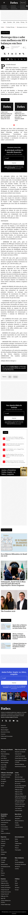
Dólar (2, 831)
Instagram (3, 781)
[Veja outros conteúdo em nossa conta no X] (6, 720)
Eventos (17, 845)
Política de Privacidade (9, 167)
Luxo (2, 868)
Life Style (4, 858)
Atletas (3, 854)
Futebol (3, 845)
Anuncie (23, 3)
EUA (16, 881)
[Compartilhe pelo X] (4, 53)
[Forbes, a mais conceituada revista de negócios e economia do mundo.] (14, 2)
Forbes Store (4, 727)
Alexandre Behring (19, 764)
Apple (2, 785)
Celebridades (18, 843)
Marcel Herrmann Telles (21, 758)
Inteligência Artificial (6, 775)
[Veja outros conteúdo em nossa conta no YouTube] (13, 720)
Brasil (16, 883)
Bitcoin (2, 818)
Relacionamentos (19, 820)
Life (14, 22)
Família (16, 823)
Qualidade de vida (5, 866)
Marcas (3, 873)
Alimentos (17, 866)
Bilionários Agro (19, 777)
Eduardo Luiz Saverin (20, 751)
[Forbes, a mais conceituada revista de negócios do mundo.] (14, 708)
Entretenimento (19, 837)
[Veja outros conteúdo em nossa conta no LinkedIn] (17, 720)
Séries (16, 839)
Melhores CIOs (18, 791)
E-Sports (3, 841)
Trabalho (17, 825)
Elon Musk (3, 751)
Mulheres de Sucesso (20, 804)
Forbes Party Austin (6, 892)
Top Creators (18, 808)
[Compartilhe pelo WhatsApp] (15, 53)
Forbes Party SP (5, 894)
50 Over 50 (17, 783)
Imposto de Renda (5, 833)
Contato (3, 734)
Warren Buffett (4, 762)
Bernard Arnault (5, 760)
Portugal (3, 860)
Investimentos (4, 822)
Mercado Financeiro (6, 820)
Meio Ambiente (19, 858)
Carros (2, 875)
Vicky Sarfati (18, 754)
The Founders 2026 (19, 806)
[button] (15, 59)
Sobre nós (3, 725)
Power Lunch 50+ (5, 885)
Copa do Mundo (5, 839)
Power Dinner (4, 881)
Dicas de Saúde (19, 827)
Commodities (4, 826)
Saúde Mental (18, 816)
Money (22, 22)
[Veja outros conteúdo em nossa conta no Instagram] (9, 720)
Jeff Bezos (3, 756)
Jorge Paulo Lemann (20, 756)
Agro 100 (17, 775)
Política (17, 879)
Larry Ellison (4, 758)
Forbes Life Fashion (5, 887)
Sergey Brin (3, 767)
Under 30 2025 (18, 810)
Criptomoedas (4, 829)
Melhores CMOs (19, 794)
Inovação (3, 779)
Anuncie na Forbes (5, 732)
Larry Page (3, 764)
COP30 (17, 868)
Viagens (3, 862)
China (16, 885)
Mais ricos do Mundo (7, 749)
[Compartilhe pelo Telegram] (19, 53)
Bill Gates (3, 769)
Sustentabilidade (19, 862)
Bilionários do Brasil (20, 779)
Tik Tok (2, 783)
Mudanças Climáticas (20, 864)
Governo (17, 887)
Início (2, 27)
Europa (17, 889)
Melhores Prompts (5, 777)
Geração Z (17, 818)
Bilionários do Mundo (20, 781)
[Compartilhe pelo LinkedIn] (12, 53)
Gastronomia (4, 864)
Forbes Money (10, 27)
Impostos (3, 824)
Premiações (18, 850)
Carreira (9, 22)
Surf (2, 847)
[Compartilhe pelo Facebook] (8, 53)
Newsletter (3, 738)
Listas (17, 22)
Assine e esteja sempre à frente (9, 717)
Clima (16, 860)
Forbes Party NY (5, 889)
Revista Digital (4, 729)
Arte (2, 871)
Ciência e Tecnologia (7, 772)
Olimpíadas (4, 852)
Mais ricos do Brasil (20, 749)
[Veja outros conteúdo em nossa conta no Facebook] (2, 720)
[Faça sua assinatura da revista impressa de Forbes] (4, 696)
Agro (4, 22)
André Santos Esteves (20, 766)
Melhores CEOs (19, 789)
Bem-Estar (18, 814)
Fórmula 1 (3, 843)
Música (17, 847)
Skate (2, 850)
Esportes (3, 837)
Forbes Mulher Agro (6, 904)
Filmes (16, 841)
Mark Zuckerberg (5, 754)
